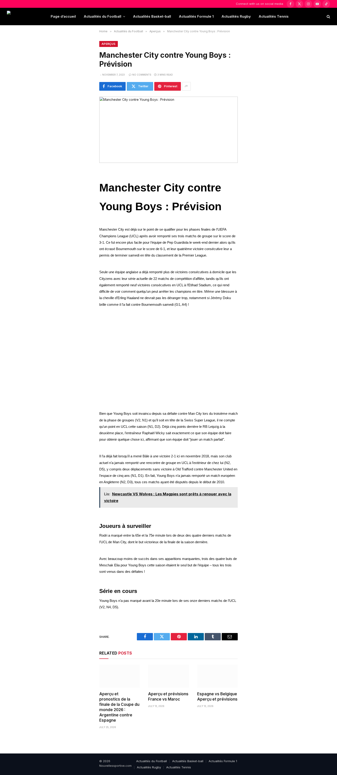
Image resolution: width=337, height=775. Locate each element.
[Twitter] (84, 196)
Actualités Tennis (274, 16)
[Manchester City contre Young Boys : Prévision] (168, 130)
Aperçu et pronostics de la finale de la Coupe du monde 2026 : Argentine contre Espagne (119, 707)
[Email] (84, 227)
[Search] (328, 16)
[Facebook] (84, 186)
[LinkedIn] (84, 206)
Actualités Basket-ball (152, 16)
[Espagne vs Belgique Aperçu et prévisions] (217, 676)
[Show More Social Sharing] (186, 86)
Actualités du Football (102, 16)
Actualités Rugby (236, 16)
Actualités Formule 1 (196, 16)
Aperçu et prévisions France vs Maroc (168, 696)
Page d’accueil (63, 16)
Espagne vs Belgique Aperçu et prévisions (217, 696)
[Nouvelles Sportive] (25, 16)
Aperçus (109, 44)
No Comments (141, 74)
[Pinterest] (84, 217)
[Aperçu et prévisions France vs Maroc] (168, 676)
